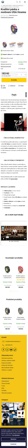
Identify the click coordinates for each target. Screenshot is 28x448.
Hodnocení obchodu (7, 365)
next (26, 270)
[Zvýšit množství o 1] (25, 75)
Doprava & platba (6, 363)
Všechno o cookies (7, 370)
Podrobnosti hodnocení (7, 17)
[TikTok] (15, 349)
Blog (3, 388)
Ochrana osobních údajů (8, 360)
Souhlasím (13, 444)
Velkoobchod (5, 381)
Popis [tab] (14, 95)
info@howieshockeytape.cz (12, 341)
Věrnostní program (7, 393)
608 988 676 (8, 345)
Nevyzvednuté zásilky (7, 367)
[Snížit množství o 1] (17, 75)
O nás (3, 386)
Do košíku (14, 80)
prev (1, 270)
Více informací (16, 435)
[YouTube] (11, 349)
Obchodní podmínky (7, 358)
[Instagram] (7, 349)
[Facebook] (3, 349)
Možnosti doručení (6, 66)
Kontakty (4, 390)
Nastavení (13, 439)
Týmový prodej (6, 383)
